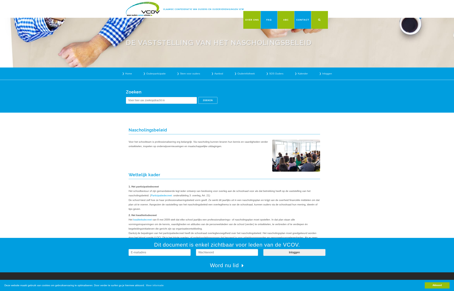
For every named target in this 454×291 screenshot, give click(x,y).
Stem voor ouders (190, 73)
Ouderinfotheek (246, 73)
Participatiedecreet (161, 195)
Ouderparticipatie (156, 73)
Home (128, 73)
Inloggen (327, 73)
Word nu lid (225, 265)
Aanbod (218, 73)
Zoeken (208, 100)
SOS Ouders (276, 73)
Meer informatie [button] (155, 285)
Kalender (303, 73)
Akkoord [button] (437, 285)
